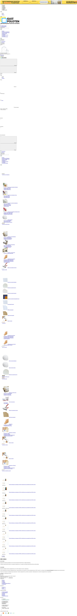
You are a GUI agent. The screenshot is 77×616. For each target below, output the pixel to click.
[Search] (1, 38)
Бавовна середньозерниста (8, 238)
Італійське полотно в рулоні (8, 214)
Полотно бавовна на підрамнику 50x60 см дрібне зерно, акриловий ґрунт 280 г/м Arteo (22, 530)
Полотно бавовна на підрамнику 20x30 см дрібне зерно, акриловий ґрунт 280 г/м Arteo (22, 484)
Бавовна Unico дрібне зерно (8, 213)
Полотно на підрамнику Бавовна (13, 187)
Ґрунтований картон (11, 304)
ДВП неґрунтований (11, 315)
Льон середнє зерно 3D (7, 204)
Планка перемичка (7, 262)
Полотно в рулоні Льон (11, 244)
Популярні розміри (5, 36)
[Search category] (1, 29)
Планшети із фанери (7, 434)
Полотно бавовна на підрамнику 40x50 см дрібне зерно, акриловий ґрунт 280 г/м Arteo (22, 515)
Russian (3, 14)
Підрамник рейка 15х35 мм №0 (8, 259)
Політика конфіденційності (6, 583)
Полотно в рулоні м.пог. (5, 32)
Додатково (3, 35)
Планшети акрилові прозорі (8, 435)
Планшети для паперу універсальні (9, 467)
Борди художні (11, 442)
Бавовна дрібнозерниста (7, 237)
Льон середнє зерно (7, 196)
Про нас (3, 5)
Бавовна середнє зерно (7, 205)
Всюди (3, 157)
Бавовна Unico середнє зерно (8, 212)
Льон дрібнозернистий (7, 245)
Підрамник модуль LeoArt (12, 344)
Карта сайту (4, 588)
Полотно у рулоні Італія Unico (8, 253)
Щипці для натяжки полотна (12, 267)
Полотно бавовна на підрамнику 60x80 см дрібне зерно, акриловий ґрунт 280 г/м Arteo (22, 553)
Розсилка (3, 594)
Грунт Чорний (6, 403)
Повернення (4, 584)
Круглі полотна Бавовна (7, 220)
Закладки (3, 593)
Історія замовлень (4, 592)
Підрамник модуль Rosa (11, 335)
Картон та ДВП (4, 33)
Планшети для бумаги (12, 432)
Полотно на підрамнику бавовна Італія (13, 211)
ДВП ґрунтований (10, 309)
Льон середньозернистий (8, 246)
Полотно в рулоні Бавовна (12, 236)
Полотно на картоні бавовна (12, 282)
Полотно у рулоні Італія (11, 252)
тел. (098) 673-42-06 (3, 25)
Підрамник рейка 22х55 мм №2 (8, 261)
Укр (1, 11)
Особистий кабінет (5, 591)
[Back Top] (1, 615)
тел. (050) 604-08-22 (3, 26)
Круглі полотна (10, 219)
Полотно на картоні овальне (12, 293)
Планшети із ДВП (6, 433)
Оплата (3, 6)
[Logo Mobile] (3, 58)
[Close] (0, 74)
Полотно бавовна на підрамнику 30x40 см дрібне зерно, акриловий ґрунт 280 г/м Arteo (22, 507)
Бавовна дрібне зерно (7, 188)
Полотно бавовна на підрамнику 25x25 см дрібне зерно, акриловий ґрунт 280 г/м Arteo (22, 492)
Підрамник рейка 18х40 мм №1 (8, 260)
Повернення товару (5, 595)
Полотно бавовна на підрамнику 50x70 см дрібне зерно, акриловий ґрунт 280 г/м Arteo (22, 538)
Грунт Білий (6, 402)
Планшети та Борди (5, 161)
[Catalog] (0, 24)
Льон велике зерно (7, 197)
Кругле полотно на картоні (8, 222)
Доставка (3, 7)
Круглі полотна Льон (7, 221)
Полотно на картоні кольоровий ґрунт (13, 298)
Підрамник (3, 34)
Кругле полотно (6, 206)
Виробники (4, 587)
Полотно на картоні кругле (12, 287)
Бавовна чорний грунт (7, 189)
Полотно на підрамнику (5, 31)
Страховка (3, 582)
